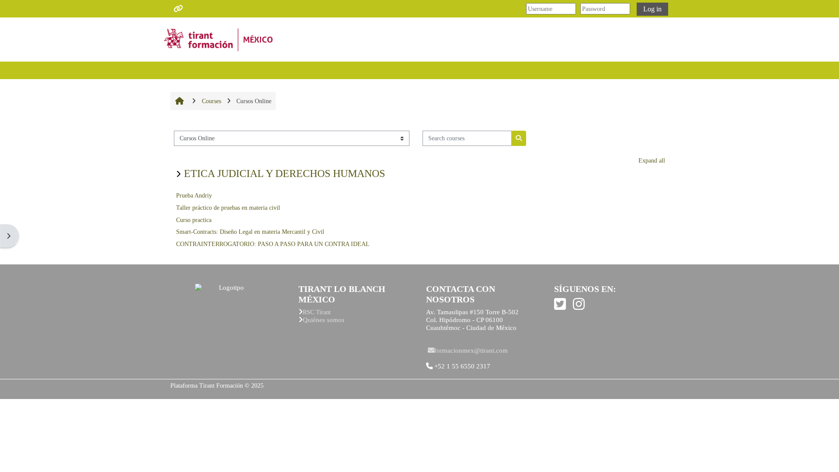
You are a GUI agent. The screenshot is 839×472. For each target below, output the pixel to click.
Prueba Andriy (194, 195)
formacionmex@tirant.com (471, 350)
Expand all (651, 160)
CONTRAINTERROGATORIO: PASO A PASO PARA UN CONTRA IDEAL (273, 244)
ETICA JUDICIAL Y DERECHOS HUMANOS (284, 173)
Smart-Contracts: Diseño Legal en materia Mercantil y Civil (250, 232)
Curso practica (193, 220)
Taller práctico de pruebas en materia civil (228, 208)
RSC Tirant (317, 312)
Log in (652, 9)
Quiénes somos (323, 319)
